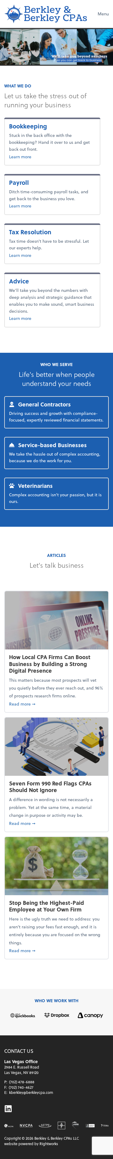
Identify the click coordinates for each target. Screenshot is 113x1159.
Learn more (40, 156)
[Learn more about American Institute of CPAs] (9, 1125)
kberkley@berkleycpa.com (31, 1092)
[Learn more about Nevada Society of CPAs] (26, 1125)
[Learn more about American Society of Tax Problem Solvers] (45, 1125)
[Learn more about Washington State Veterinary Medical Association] (61, 1125)
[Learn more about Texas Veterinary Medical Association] (105, 1125)
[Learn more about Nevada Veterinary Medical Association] (76, 1125)
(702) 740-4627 (21, 1087)
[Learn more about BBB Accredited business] (90, 1125)
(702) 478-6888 (21, 1082)
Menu (103, 14)
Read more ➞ (56, 703)
